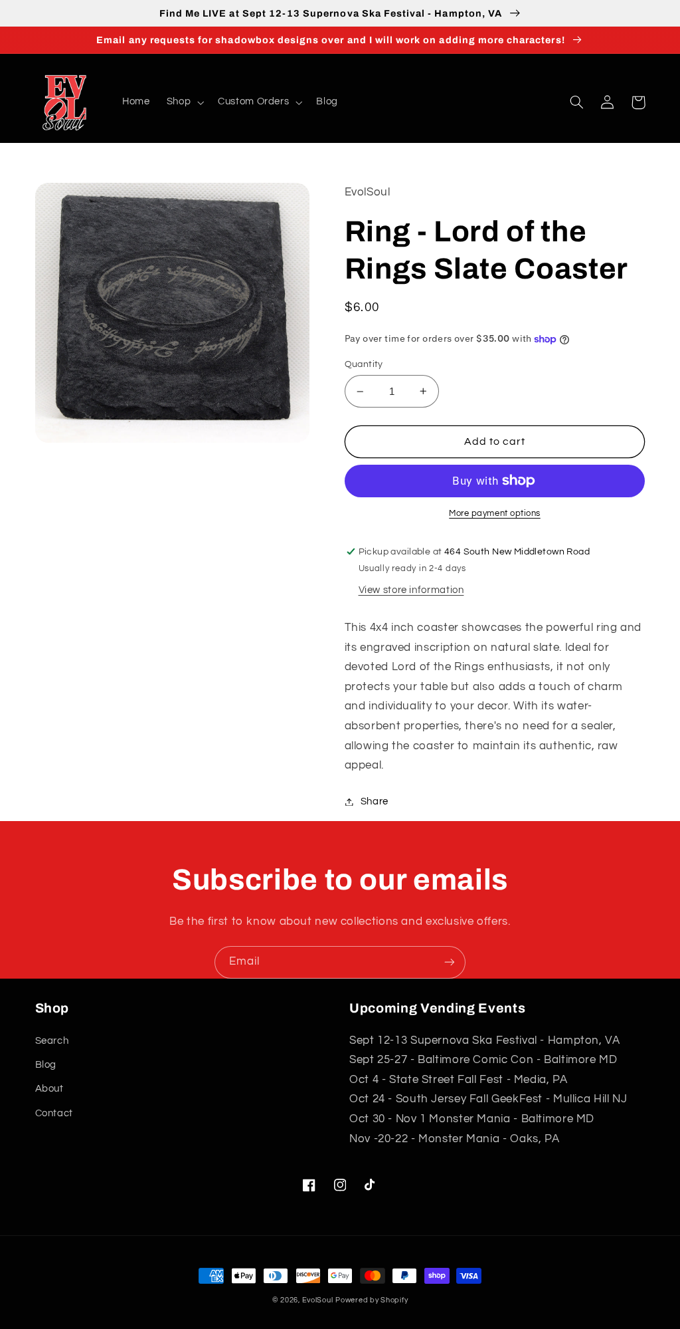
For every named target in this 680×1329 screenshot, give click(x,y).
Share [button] (374, 801)
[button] (183, 102)
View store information (411, 590)
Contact (54, 1113)
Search (52, 1041)
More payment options (495, 513)
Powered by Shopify (371, 1300)
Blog (46, 1065)
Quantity (364, 364)
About (49, 1089)
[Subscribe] (449, 962)
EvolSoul (317, 1300)
